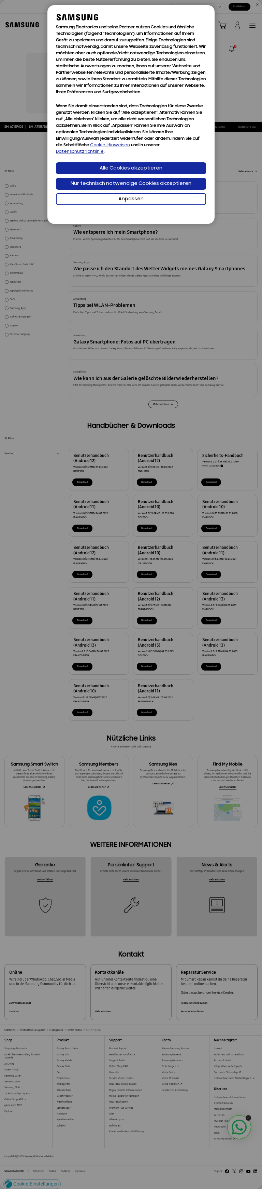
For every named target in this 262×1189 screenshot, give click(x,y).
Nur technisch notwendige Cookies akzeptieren (131, 183)
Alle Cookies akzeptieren (131, 168)
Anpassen (131, 199)
